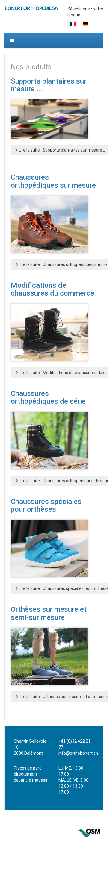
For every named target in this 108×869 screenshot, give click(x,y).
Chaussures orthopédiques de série (48, 397)
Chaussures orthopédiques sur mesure (53, 181)
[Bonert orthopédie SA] (31, 8)
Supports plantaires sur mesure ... (48, 85)
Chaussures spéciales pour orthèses (46, 505)
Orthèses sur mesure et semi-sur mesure (49, 613)
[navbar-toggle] (12, 40)
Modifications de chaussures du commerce (52, 289)
